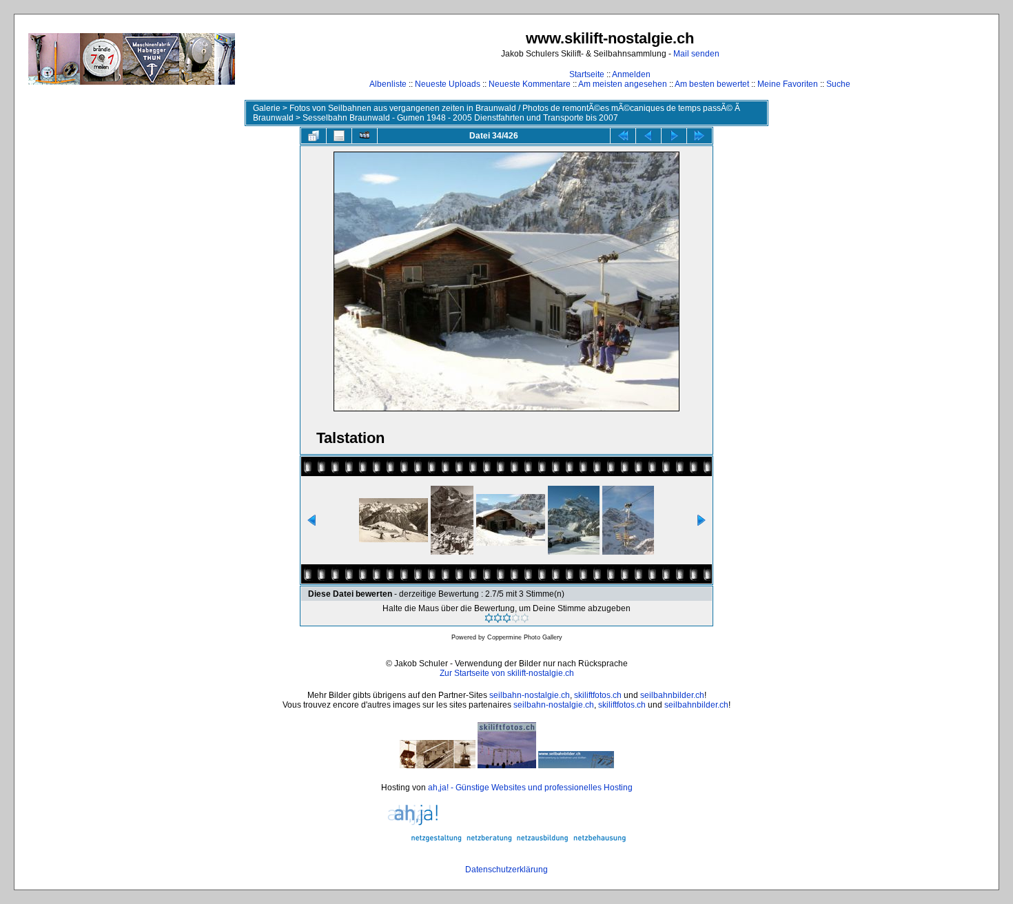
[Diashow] (364, 135)
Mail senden (696, 54)
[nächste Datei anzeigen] (674, 135)
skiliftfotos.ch (598, 695)
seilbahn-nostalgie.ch (529, 695)
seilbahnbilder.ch (672, 695)
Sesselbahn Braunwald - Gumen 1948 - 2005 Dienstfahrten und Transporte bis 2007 (460, 118)
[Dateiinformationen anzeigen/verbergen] (339, 135)
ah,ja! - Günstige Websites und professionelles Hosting (530, 787)
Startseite (586, 74)
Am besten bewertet (712, 84)
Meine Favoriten (787, 84)
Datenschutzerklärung (506, 869)
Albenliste (388, 84)
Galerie (266, 108)
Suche (838, 84)
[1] (488, 618)
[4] (515, 618)
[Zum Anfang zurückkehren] (623, 135)
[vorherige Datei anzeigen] (648, 135)
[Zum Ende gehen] (699, 135)
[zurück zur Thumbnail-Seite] (313, 135)
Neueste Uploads (447, 84)
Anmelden (631, 74)
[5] (524, 618)
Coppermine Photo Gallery (524, 637)
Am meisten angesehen (622, 84)
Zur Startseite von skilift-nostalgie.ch (507, 673)
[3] (506, 618)
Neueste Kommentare (530, 84)
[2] (497, 618)
